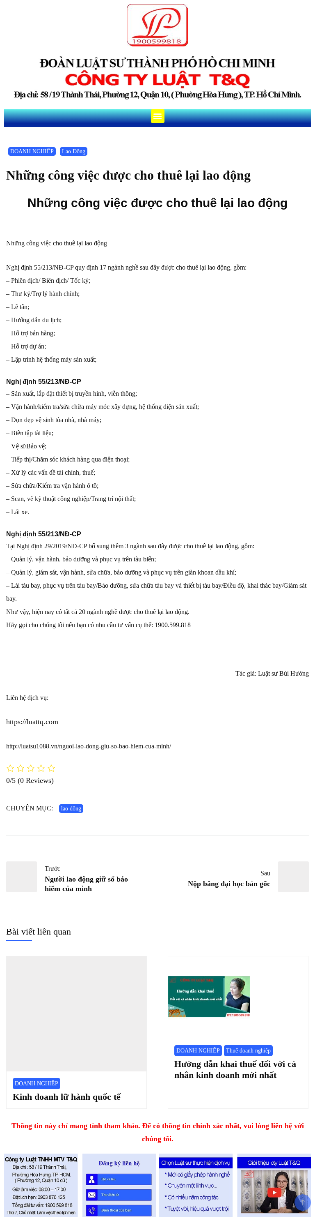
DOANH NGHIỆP (32, 151)
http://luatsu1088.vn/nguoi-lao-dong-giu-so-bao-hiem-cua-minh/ (88, 746)
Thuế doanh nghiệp (248, 1051)
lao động (71, 809)
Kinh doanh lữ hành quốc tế (67, 1097)
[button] (157, 116)
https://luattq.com (32, 722)
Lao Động (73, 151)
